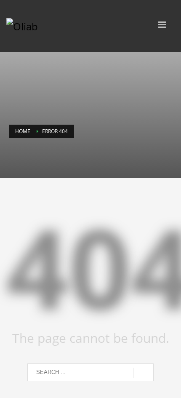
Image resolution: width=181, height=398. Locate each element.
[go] (143, 373)
